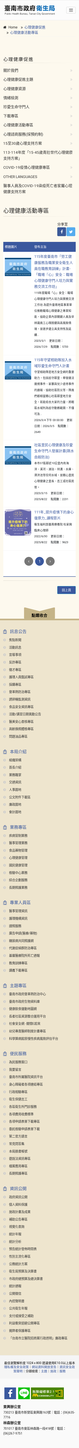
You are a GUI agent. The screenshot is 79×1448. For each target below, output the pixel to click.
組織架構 (14, 760)
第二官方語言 (17, 1136)
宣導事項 (14, 655)
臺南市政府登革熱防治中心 (27, 994)
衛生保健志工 (17, 1099)
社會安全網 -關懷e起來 (24, 1024)
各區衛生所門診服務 (22, 1107)
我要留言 (14, 1070)
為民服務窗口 (17, 1062)
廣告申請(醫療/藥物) (22, 933)
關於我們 (10, 70)
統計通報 (14, 1286)
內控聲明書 (16, 1301)
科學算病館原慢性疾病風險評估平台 (33, 1039)
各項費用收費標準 (21, 1114)
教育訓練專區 (17, 963)
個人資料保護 (17, 1205)
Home (13, 27)
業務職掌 (14, 775)
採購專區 (14, 685)
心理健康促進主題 (18, 79)
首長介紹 (14, 767)
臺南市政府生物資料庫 (24, 1002)
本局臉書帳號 (17, 1151)
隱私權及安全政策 (16, 1367)
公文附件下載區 (19, 797)
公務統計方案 (17, 1264)
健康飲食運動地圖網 (22, 1009)
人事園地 (14, 790)
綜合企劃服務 (17, 880)
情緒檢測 (10, 98)
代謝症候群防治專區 (22, 948)
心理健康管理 (17, 858)
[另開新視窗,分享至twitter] (70, 231)
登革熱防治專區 (19, 692)
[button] (39, 613)
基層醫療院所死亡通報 (24, 956)
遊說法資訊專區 (19, 1159)
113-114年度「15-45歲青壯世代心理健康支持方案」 (38, 155)
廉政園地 (14, 805)
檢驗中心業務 (17, 873)
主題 (44, 1371)
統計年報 (14, 1234)
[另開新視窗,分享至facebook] (61, 231)
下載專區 (10, 116)
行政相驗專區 (17, 1092)
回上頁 (66, 590)
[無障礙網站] (39, 1393)
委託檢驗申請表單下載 (24, 1129)
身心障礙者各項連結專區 (25, 1084)
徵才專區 (14, 670)
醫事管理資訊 (17, 911)
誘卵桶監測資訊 (19, 699)
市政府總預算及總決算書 (25, 1279)
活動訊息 (14, 647)
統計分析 (14, 1242)
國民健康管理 (17, 865)
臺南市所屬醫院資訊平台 (25, 1077)
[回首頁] (29, 10)
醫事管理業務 (17, 843)
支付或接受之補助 (21, 1316)
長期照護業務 (17, 888)
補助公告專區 (17, 1219)
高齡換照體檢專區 (21, 729)
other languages (20, 177)
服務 (62, 1371)
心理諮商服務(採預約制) (23, 134)
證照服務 (14, 926)
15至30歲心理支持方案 (22, 143)
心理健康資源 (14, 89)
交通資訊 (14, 782)
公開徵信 (14, 1294)
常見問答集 (16, 1144)
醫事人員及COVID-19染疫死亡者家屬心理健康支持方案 (37, 189)
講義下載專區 (17, 970)
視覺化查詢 (16, 1227)
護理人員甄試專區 (21, 677)
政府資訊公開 (17, 1197)
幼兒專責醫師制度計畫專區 (27, 1031)
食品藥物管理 (17, 850)
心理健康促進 (34, 27)
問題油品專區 (17, 736)
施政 (53, 1371)
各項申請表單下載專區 (24, 1121)
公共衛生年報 (17, 1308)
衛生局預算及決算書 (22, 1271)
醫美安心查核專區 (21, 722)
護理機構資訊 (17, 918)
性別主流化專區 (19, 1256)
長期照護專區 (17, 1173)
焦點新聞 (14, 640)
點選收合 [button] (39, 615)
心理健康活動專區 (24, 32)
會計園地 (14, 812)
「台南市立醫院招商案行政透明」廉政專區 (37, 1338)
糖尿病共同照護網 (21, 941)
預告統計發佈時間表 (22, 1249)
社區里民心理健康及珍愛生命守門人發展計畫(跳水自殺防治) (54, 451)
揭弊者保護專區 (19, 1331)
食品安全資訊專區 (21, 707)
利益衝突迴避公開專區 (24, 1323)
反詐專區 (14, 662)
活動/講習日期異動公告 (24, 714)
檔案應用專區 (17, 1166)
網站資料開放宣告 (44, 1367)
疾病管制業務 (17, 836)
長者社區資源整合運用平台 (27, 1016)
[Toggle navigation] (71, 10)
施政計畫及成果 (19, 1212)
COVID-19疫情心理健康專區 (26, 167)
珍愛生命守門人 (16, 107)
